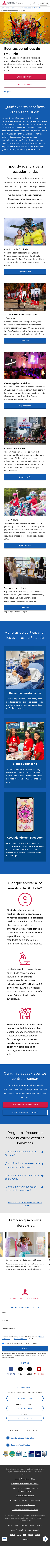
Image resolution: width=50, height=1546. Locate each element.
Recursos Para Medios (20, 1445)
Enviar (25, 1348)
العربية (21, 1530)
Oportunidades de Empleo (22, 1438)
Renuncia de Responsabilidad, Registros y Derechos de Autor (25, 1489)
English (7, 91)
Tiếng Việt (24, 1525)
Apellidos (5, 1320)
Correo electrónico (8, 1329)
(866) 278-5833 (26, 1418)
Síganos (25, 1363)
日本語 (12, 1535)
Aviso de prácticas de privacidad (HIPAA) (25, 1484)
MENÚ (45, 3)
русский (14, 1530)
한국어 (32, 1525)
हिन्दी (24, 1535)
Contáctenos (25, 1387)
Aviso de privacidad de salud (25, 1505)
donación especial (31, 702)
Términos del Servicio (20, 1339)
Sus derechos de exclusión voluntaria (25, 1510)
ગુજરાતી (30, 1535)
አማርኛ (37, 1535)
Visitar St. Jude (26, 1398)
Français (28, 1530)
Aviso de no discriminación (19, 1500)
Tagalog (39, 1525)
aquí (8, 782)
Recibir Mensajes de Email (25, 1307)
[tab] (25, 1153)
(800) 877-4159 (26, 1408)
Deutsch (36, 1530)
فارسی (19, 1535)
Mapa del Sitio (35, 1500)
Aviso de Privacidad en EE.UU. (25, 1479)
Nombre (5, 1313)
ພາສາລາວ (25, 1539)
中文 (16, 1525)
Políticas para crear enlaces (25, 1496)
